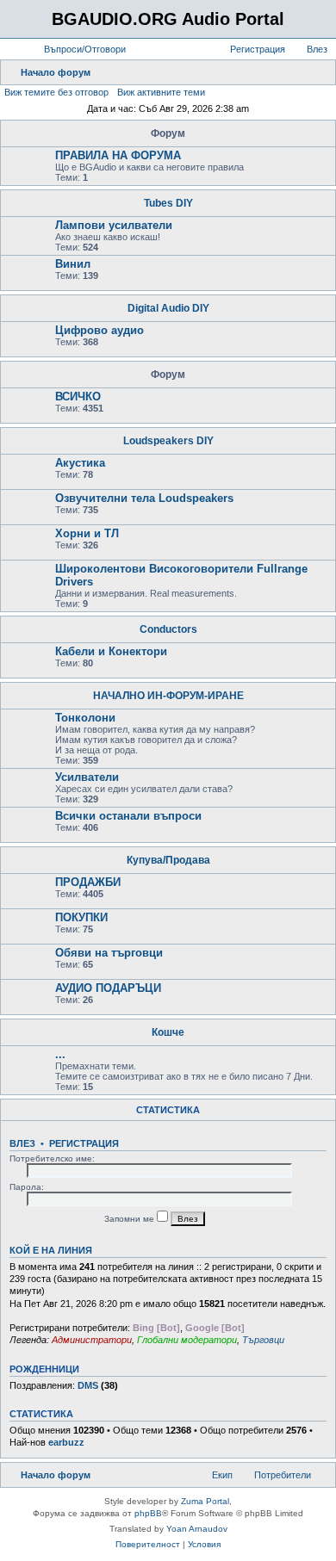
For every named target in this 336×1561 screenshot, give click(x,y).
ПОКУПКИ (81, 917)
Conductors (168, 629)
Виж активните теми (161, 92)
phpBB (148, 1513)
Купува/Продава (168, 860)
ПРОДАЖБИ (88, 882)
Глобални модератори (187, 1340)
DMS (88, 1385)
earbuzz (66, 1442)
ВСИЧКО (78, 396)
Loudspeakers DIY (168, 441)
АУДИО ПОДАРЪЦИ (108, 988)
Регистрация (84, 1143)
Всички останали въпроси (128, 815)
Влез (22, 1143)
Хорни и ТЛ (87, 533)
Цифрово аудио (99, 330)
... (60, 1054)
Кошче (168, 1032)
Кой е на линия (50, 1250)
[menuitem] (77, 49)
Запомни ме (130, 1218)
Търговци (263, 1340)
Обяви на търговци (109, 952)
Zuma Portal (205, 1501)
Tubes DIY (168, 203)
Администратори (92, 1340)
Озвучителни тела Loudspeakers (144, 498)
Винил (72, 263)
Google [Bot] (215, 1328)
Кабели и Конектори (111, 651)
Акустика (80, 462)
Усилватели (87, 777)
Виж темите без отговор (56, 92)
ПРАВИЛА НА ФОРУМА (118, 155)
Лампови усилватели (113, 225)
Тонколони (85, 717)
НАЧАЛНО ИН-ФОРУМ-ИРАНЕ (168, 696)
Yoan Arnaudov (196, 1528)
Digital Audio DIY (168, 308)
